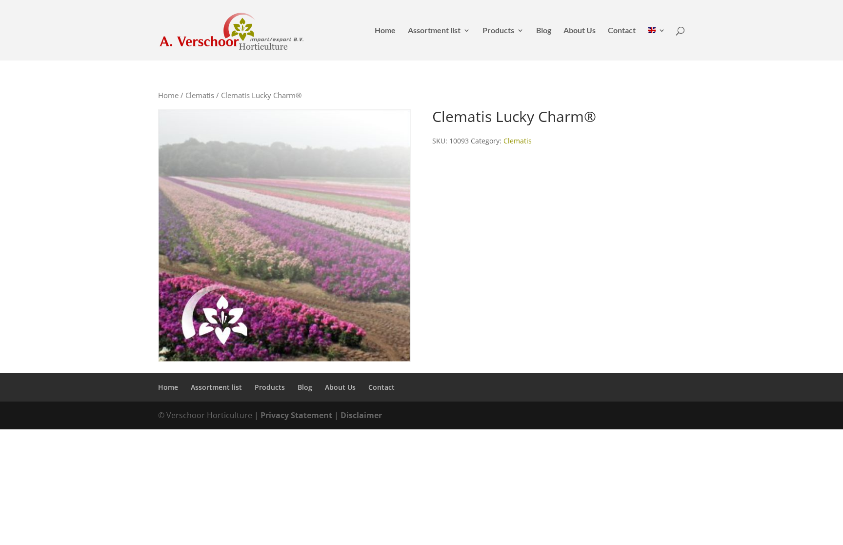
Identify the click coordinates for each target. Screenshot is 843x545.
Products (498, 31)
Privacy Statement (296, 415)
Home (385, 31)
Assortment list (434, 31)
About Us (579, 31)
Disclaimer (361, 415)
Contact (622, 31)
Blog (543, 31)
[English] (656, 44)
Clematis (199, 95)
